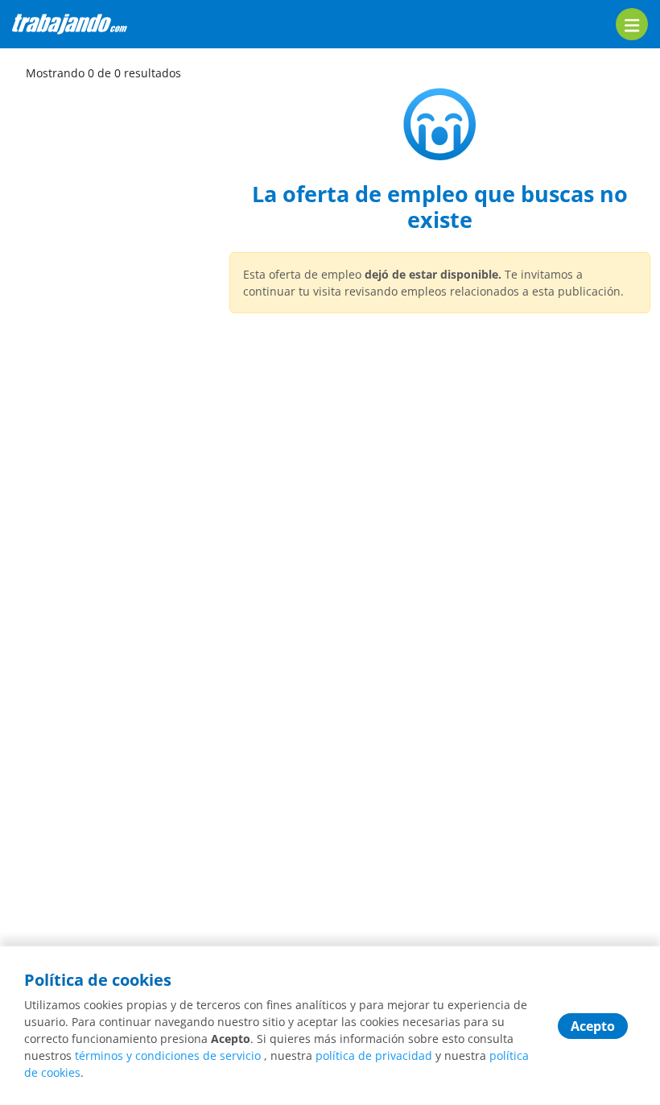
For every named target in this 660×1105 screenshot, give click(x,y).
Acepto (593, 1026)
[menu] (632, 24)
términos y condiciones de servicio (168, 1055)
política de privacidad (374, 1055)
